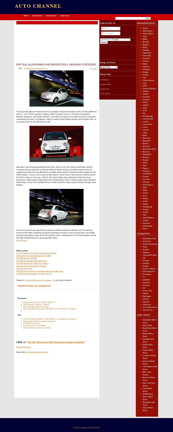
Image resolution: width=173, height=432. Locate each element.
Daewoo (146, 67)
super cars (64, 16)
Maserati (146, 138)
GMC (145, 86)
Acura (145, 28)
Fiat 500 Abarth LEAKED (26, 258)
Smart (145, 201)
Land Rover (148, 124)
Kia (144, 113)
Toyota (145, 220)
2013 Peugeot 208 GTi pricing (36, 307)
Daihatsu (146, 69)
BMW (145, 39)
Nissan (145, 160)
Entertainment (149, 271)
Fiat (46, 68)
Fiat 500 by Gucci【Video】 (35, 325)
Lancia (145, 122)
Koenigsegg (148, 116)
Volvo (145, 229)
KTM (145, 111)
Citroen (146, 61)
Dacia (145, 64)
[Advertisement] (57, 23)
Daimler (146, 263)
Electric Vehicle (149, 269)
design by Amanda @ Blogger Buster (86, 427)
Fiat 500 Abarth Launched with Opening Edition (36, 253)
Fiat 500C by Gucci (31, 323)
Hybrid (145, 294)
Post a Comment (23, 347)
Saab (145, 190)
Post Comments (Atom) (38, 352)
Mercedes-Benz (149, 149)
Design (146, 266)
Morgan (146, 157)
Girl (144, 288)
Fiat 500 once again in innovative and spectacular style (39, 271)
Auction (146, 250)
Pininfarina (147, 174)
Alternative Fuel (149, 239)
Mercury (146, 152)
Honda (145, 94)
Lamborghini (148, 119)
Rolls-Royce (148, 185)
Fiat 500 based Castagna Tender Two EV (33, 274)
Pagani (146, 168)
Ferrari (145, 75)
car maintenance (150, 307)
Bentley (146, 42)
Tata (144, 215)
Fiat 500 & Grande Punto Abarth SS (31, 261)
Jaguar (146, 105)
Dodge (145, 72)
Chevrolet (147, 56)
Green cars (147, 291)
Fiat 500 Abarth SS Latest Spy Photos (32, 263)
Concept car (37, 16)
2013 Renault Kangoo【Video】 (36, 304)
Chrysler (146, 58)
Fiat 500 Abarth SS (24, 269)
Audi (144, 36)
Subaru (146, 209)
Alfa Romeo (148, 31)
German (146, 285)
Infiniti (145, 102)
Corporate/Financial (30, 68)
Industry (146, 302)
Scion (145, 196)
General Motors (149, 89)
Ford (145, 83)
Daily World (105, 93)
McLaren (146, 146)
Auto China (147, 325)
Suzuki (145, 212)
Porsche (146, 179)
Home (26, 16)
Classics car (51, 16)
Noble (145, 163)
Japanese (147, 304)
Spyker (146, 204)
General (146, 283)
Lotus (145, 132)
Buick (145, 47)
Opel (145, 166)
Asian (145, 247)
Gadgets (146, 280)
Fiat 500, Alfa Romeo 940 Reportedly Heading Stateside (56, 64)
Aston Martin (148, 34)
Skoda (145, 198)
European (40, 68)
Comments (108, 33)
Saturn (145, 193)
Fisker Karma (148, 80)
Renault (146, 182)
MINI (145, 135)
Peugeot (146, 171)
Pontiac (146, 177)
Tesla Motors (148, 218)
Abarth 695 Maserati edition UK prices (39, 321)
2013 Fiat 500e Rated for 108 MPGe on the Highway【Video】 (50, 309)
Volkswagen (148, 226)
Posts (106, 28)
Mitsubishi (147, 154)
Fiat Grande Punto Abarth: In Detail (31, 266)
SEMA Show (148, 394)
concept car (148, 310)
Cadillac (146, 50)
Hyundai (146, 100)
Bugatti (146, 45)
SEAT (145, 187)
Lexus (145, 127)
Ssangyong (147, 207)
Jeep (145, 108)
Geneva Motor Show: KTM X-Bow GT (39, 302)
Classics (146, 252)
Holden (146, 91)
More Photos (21, 240)
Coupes (146, 260)
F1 (144, 277)
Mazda (145, 143)
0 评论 (94, 68)
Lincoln (146, 130)
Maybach (146, 141)
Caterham (147, 53)
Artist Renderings (150, 244)
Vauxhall (146, 223)
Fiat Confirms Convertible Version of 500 (33, 256)
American (147, 241)
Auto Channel (38, 5)
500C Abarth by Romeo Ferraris (36, 328)
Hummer (146, 97)
